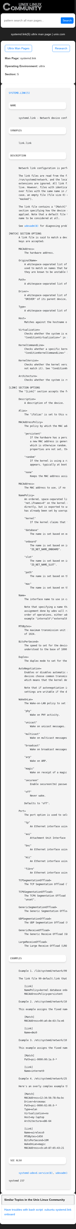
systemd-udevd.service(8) (36, 1173)
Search (67, 20)
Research (61, 48)
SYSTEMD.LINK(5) (19, 93)
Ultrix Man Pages (18, 48)
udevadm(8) (31, 226)
